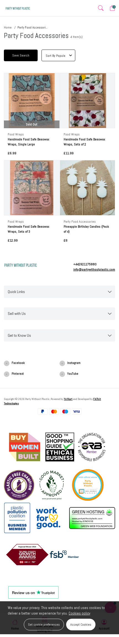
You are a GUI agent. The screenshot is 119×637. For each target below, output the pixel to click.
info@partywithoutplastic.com (94, 269)
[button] (100, 8)
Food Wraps (16, 134)
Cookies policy (79, 613)
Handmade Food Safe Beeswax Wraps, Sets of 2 (84, 142)
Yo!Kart (68, 399)
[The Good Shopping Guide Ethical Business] (59, 446)
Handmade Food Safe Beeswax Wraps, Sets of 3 (28, 229)
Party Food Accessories (80, 221)
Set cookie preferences (44, 624)
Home (8, 27)
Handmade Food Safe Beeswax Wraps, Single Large (28, 142)
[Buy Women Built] (24, 446)
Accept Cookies (80, 624)
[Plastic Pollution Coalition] (17, 517)
